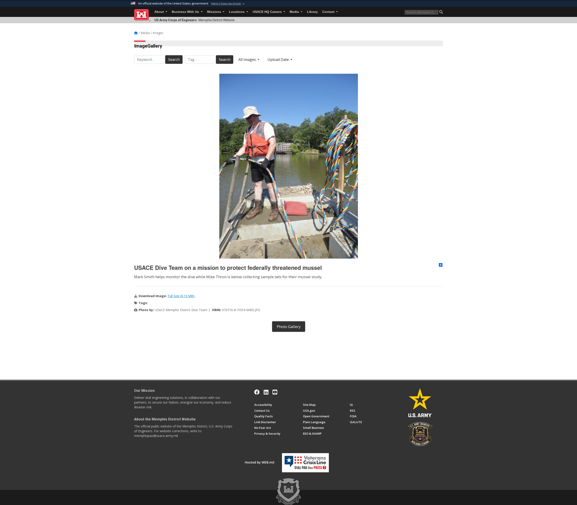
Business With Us (186, 12)
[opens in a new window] (266, 392)
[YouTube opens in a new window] (274, 392)
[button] (228, 3)
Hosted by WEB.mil (259, 462)
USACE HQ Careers (268, 12)
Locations (237, 12)
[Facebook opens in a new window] (257, 392)
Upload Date (279, 59)
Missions (214, 12)
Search (174, 59)
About (159, 12)
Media (295, 12)
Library (312, 12)
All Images (247, 59)
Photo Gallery (288, 326)
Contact (328, 12)
